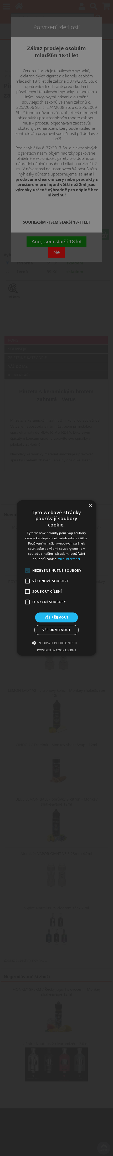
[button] (56, 642)
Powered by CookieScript (56, 650)
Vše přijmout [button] (57, 617)
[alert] (56, 578)
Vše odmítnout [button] (56, 630)
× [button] (90, 506)
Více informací (69, 559)
